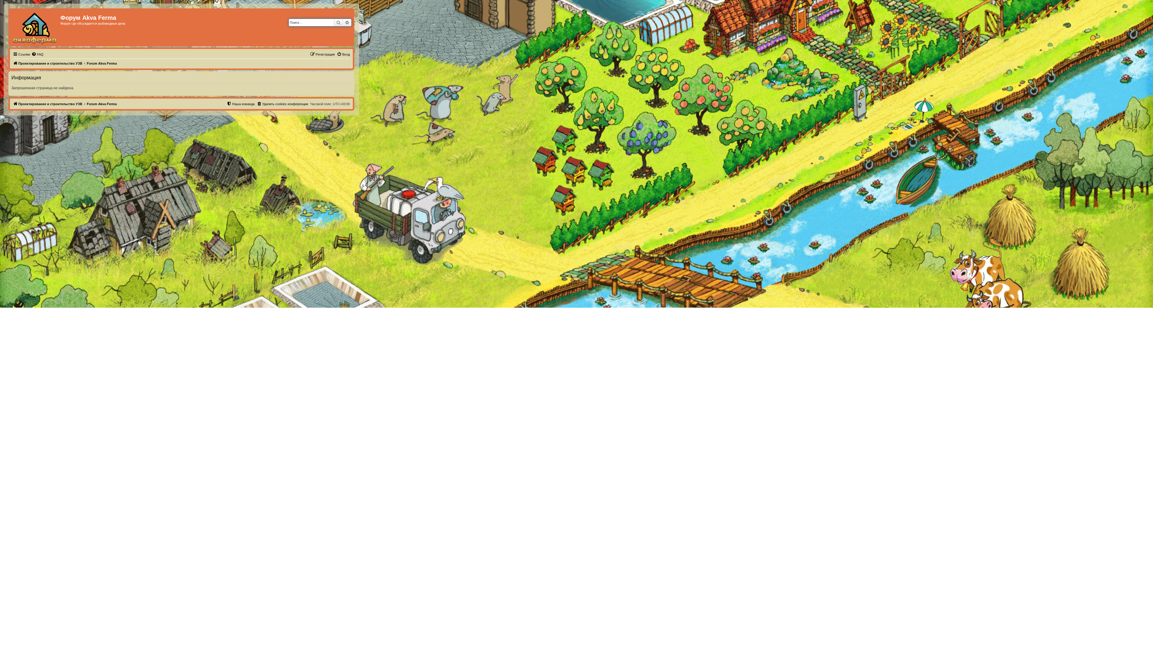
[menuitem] (38, 54)
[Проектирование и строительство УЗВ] (35, 27)
